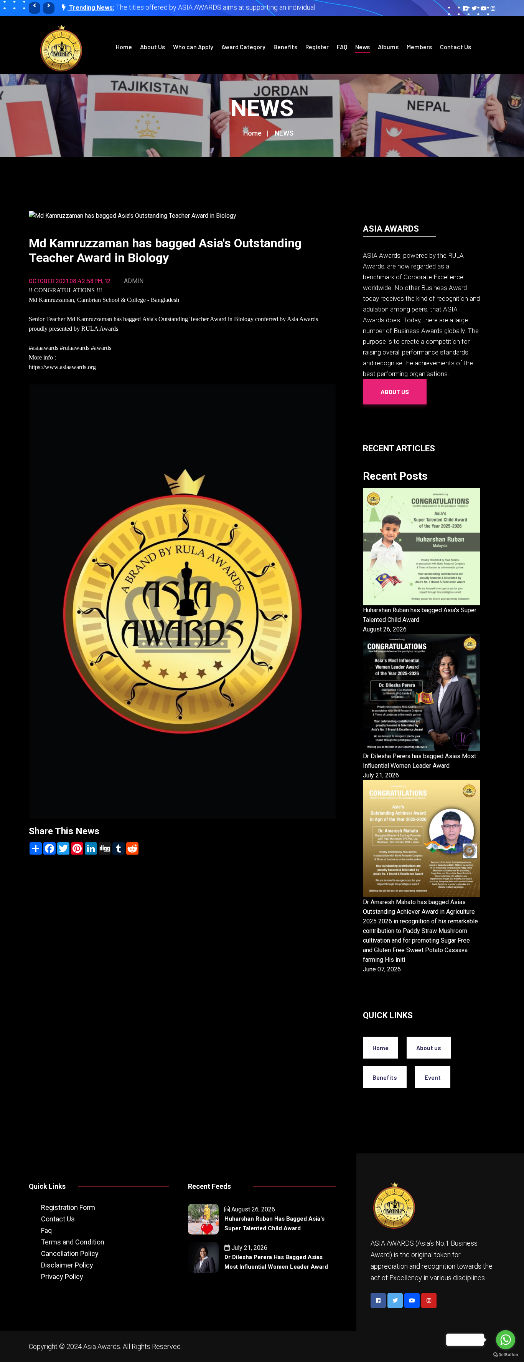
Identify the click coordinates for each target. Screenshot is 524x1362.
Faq (46, 1230)
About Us (152, 46)
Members (419, 46)
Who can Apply (193, 46)
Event (433, 1077)
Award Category (243, 46)
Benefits (285, 46)
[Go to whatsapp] (505, 1339)
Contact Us (455, 46)
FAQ (342, 46)
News (362, 46)
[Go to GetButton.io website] (505, 1354)
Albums (388, 46)
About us (428, 1047)
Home (124, 46)
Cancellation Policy (70, 1253)
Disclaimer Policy (67, 1265)
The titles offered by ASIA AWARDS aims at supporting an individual (215, 7)
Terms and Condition (72, 1242)
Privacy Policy (62, 1277)
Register (317, 46)
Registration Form (68, 1207)
